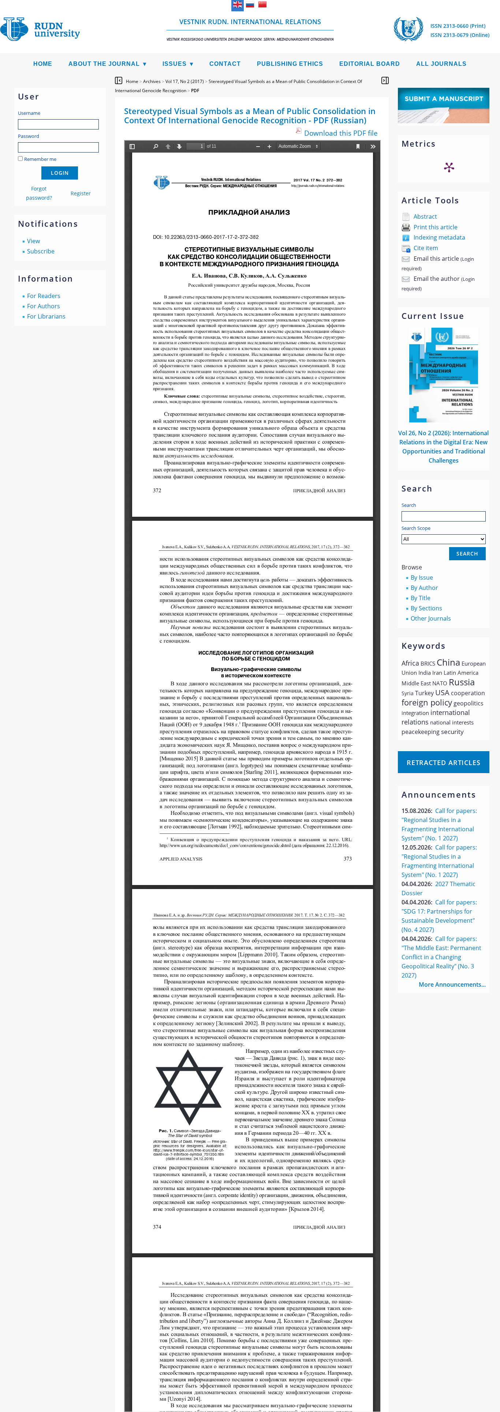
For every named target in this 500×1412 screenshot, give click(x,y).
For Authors (43, 306)
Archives (152, 81)
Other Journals (431, 618)
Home (42, 64)
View (33, 241)
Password (28, 136)
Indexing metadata (439, 237)
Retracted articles (444, 762)
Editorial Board (369, 64)
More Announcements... (452, 984)
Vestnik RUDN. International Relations (250, 29)
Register (81, 193)
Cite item (426, 248)
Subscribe (41, 251)
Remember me (40, 159)
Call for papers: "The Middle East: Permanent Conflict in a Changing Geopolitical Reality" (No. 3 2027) (441, 957)
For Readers (43, 296)
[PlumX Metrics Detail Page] (449, 167)
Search (409, 505)
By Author (424, 588)
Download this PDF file (341, 133)
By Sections (426, 608)
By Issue (422, 577)
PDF (195, 90)
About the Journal (104, 64)
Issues (175, 64)
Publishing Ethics (290, 64)
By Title (420, 598)
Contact (225, 64)
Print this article (436, 227)
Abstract (425, 216)
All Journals (441, 64)
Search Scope (416, 528)
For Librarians (46, 316)
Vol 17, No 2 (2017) (184, 81)
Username (29, 113)
